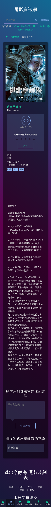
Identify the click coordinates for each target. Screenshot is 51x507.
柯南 (16, 26)
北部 (21, 487)
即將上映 (38, 504)
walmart (29, 30)
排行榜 (47, 504)
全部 (11, 487)
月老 (35, 26)
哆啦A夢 (25, 26)
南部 (40, 487)
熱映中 (19, 504)
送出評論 (25, 426)
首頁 (3, 504)
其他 (32, 490)
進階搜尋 (45, 20)
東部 (22, 490)
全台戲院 (28, 504)
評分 (25, 146)
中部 (30, 487)
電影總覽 (11, 504)
